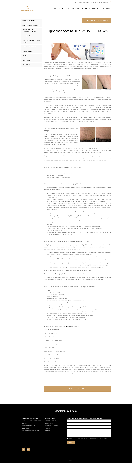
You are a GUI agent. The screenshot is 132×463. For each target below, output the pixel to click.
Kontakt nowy (96, 8)
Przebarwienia (26, 60)
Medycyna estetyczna (28, 20)
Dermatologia (26, 64)
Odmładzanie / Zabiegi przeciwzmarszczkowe (29, 30)
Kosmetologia (26, 36)
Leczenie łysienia (27, 51)
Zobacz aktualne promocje (96, 20)
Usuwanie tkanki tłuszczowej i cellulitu (31, 41)
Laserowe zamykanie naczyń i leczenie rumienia (55, 421)
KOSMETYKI (86, 8)
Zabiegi (61, 8)
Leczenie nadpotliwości (29, 47)
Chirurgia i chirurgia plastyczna (30, 25)
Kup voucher (106, 8)
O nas (54, 8)
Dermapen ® (47, 430)
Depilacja (25, 55)
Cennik (67, 8)
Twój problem (75, 8)
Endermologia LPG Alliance (50, 420)
